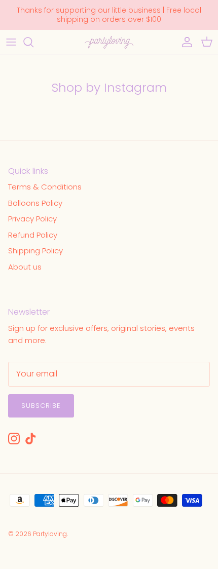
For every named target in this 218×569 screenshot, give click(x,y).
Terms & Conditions (45, 186)
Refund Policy (32, 235)
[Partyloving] (109, 42)
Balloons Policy (35, 203)
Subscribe (41, 405)
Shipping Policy (35, 250)
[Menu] (11, 42)
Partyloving (50, 533)
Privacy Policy (32, 218)
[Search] (33, 42)
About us (25, 266)
